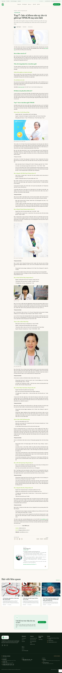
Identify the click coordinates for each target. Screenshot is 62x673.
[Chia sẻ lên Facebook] (15, 539)
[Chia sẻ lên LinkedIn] (19, 539)
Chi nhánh (7, 1)
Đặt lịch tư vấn (56, 4)
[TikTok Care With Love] (7, 645)
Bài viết (34, 4)
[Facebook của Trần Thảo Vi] (45, 566)
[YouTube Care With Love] (5, 645)
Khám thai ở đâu (21, 87)
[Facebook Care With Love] (2, 645)
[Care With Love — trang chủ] (3, 4)
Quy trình (23, 641)
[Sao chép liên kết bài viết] (22, 539)
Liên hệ (38, 4)
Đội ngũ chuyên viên (33, 638)
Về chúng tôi (24, 4)
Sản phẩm (19, 1)
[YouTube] (41, 1)
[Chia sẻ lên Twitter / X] (17, 539)
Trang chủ (19, 4)
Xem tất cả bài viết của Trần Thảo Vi (29, 564)
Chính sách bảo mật (54, 669)
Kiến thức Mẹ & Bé (33, 639)
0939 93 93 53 (48, 1)
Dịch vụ (29, 4)
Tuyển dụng (3, 1)
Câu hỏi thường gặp (13, 1)
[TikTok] (42, 1)
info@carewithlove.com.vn (56, 1)
